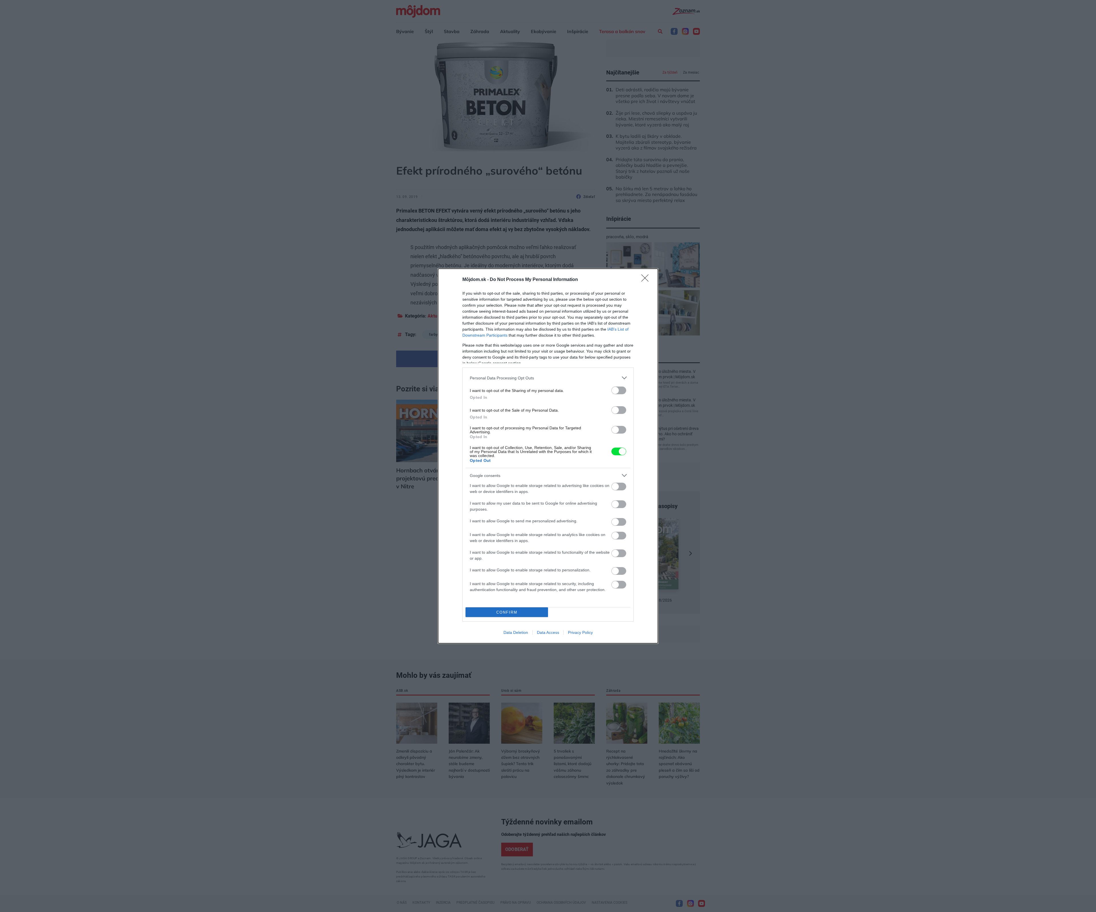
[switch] (618, 390)
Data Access (548, 632)
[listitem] (548, 378)
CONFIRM (506, 612)
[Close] (646, 279)
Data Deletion (515, 632)
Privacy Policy (580, 632)
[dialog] (548, 456)
